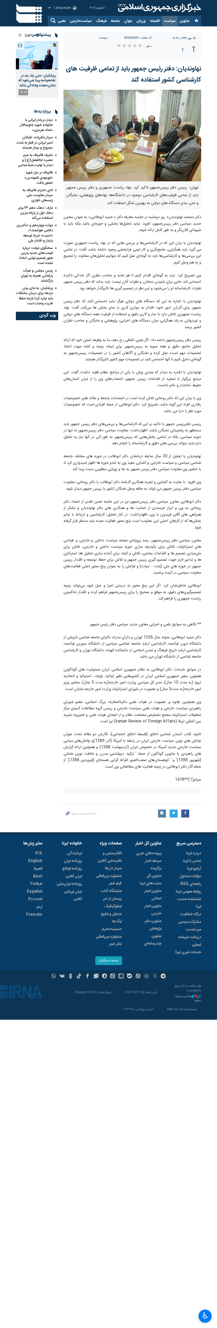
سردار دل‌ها (113, 868)
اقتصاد (155, 21)
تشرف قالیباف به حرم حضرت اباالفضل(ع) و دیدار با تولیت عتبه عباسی (35, 160)
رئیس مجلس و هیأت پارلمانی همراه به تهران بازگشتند (37, 276)
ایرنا (158, 8)
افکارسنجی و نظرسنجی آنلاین (110, 857)
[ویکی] (62, 976)
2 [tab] (31, 35)
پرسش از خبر (112, 899)
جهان (128, 21)
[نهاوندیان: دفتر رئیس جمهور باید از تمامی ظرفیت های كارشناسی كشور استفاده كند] (132, 135)
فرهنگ (101, 21)
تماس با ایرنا (192, 861)
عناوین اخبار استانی (152, 895)
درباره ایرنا (193, 853)
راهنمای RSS (190, 884)
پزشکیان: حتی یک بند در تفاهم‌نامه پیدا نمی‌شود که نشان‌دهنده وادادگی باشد (37, 80)
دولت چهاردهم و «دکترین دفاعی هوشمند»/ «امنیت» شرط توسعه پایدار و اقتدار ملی (35, 233)
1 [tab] (37, 35)
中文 (38, 853)
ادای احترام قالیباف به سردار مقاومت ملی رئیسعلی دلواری (38, 195)
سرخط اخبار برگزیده (153, 865)
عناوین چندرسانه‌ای (152, 940)
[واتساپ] (53, 976)
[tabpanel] (37, 69)
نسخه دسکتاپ (109, 960)
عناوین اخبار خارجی (152, 910)
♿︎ (205, 1315)
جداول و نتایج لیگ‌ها (111, 918)
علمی (62, 21)
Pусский (35, 899)
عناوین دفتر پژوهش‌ (152, 925)
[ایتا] (112, 976)
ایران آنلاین (74, 876)
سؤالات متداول (190, 876)
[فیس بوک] (87, 976)
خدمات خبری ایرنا (188, 952)
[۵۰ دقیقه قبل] (37, 55)
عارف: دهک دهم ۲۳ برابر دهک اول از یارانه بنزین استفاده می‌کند (35, 213)
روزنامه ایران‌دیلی (69, 884)
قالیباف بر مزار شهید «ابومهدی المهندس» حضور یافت (38, 178)
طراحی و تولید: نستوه (187, 998)
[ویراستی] (96, 976)
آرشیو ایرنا (194, 869)
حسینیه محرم (112, 929)
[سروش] (104, 976)
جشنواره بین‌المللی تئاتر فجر (109, 940)
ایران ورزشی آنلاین (73, 895)
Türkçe (36, 884)
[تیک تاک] (79, 976)
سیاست (169, 21)
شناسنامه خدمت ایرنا (189, 903)
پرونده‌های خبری (148, 853)
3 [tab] (26, 35)
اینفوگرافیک (113, 906)
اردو (39, 907)
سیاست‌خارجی (81, 21)
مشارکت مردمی (189, 922)
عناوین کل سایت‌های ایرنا (150, 880)
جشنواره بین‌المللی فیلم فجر (109, 880)
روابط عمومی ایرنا (188, 892)
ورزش (141, 21)
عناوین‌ (184, 21)
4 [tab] (20, 35)
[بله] (129, 976)
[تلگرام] (163, 976)
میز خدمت (193, 930)
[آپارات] (138, 976)
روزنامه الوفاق (72, 869)
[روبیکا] (146, 976)
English (35, 861)
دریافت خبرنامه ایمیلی (189, 941)
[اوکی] (70, 976)
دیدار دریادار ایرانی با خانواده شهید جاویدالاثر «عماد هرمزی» (36, 125)
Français (34, 914)
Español (34, 892)
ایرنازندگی (74, 853)
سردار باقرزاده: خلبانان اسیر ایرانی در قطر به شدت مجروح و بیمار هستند (34, 142)
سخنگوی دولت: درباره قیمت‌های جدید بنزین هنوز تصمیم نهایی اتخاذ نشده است (36, 255)
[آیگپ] (121, 976)
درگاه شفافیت (190, 914)
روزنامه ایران (73, 861)
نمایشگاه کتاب (111, 891)
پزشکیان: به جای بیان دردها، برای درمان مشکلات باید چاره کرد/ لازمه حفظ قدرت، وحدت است (34, 295)
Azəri (37, 876)
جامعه (115, 21)
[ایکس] (155, 976)
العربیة (37, 869)
